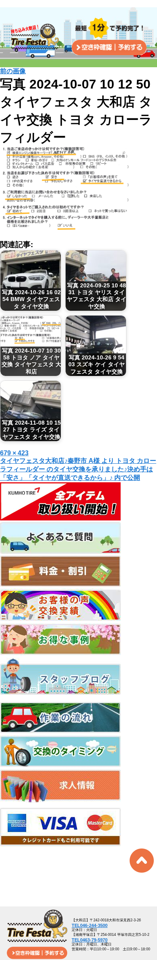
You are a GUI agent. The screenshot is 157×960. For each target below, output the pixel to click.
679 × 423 (14, 453)
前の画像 (13, 71)
